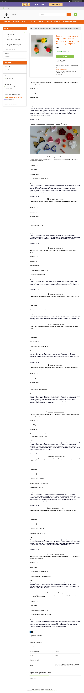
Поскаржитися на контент (38, 690)
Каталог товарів (9, 32)
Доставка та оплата (53, 21)
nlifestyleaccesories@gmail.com (14, 97)
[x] (32, 632)
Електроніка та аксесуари (13, 39)
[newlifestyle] (6, 17)
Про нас (32, 21)
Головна (7, 21)
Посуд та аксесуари (12, 41)
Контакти (41, 21)
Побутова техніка (11, 36)
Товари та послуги (19, 21)
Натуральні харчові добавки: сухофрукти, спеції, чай (14, 45)
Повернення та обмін (70, 21)
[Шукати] (69, 14)
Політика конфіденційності (51, 690)
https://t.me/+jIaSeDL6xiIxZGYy (12, 104)
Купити (65, 56)
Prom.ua (50, 689)
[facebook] (30, 632)
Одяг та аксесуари (11, 34)
